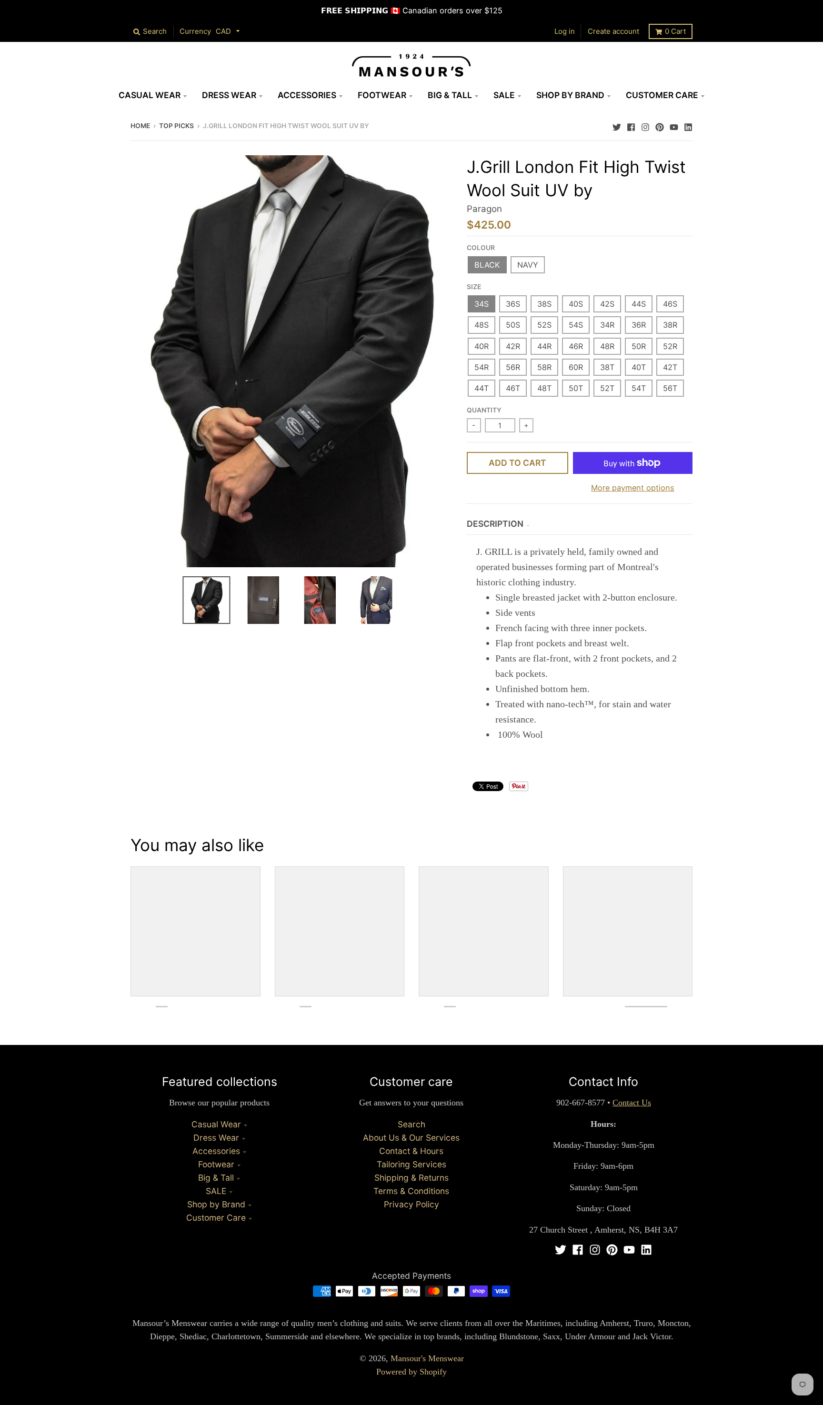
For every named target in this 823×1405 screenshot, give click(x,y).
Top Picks (176, 126)
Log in (564, 31)
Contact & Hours (411, 1151)
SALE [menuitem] (504, 95)
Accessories (216, 1151)
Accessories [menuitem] (307, 95)
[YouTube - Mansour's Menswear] (674, 124)
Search (411, 1124)
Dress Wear (216, 1138)
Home (140, 126)
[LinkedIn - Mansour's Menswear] (688, 124)
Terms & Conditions (411, 1191)
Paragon (484, 208)
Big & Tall (216, 1178)
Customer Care (216, 1218)
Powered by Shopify (411, 1371)
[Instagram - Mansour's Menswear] (645, 124)
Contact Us (631, 1102)
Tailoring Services (411, 1164)
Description (495, 524)
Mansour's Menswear (427, 1358)
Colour (481, 247)
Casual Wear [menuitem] (150, 95)
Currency (195, 31)
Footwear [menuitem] (382, 95)
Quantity (484, 410)
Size (474, 287)
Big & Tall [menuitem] (450, 95)
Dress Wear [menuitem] (229, 95)
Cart (675, 31)
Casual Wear (216, 1124)
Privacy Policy (411, 1204)
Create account (613, 31)
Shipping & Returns (411, 1178)
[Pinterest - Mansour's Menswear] (659, 124)
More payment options (632, 487)
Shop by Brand (216, 1204)
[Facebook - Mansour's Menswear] (631, 124)
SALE (216, 1191)
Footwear (216, 1164)
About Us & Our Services (411, 1138)
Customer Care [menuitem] (662, 95)
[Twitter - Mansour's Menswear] (616, 124)
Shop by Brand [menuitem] (570, 95)
